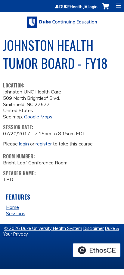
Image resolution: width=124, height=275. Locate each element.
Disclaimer (93, 228)
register (44, 144)
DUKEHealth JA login (78, 7)
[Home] (62, 20)
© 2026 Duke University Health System (43, 228)
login (24, 144)
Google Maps (38, 117)
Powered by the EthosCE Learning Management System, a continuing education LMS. (96, 250)
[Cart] (105, 9)
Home (12, 207)
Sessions (15, 213)
